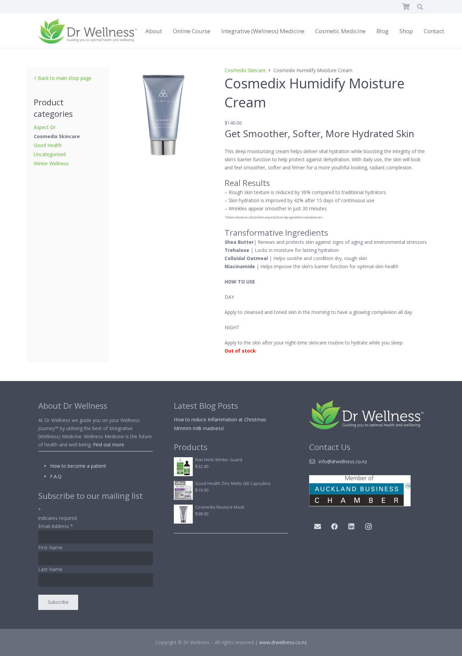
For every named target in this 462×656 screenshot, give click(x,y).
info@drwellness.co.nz (343, 461)
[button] (420, 7)
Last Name (50, 569)
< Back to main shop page (62, 78)
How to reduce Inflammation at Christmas (220, 419)
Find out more (108, 444)
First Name (50, 547)
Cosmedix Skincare (57, 136)
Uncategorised (50, 154)
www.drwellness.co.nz (283, 642)
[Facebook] (334, 526)
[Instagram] (368, 526)
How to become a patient (78, 466)
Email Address (55, 526)
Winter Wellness (51, 163)
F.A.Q (56, 476)
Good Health (48, 145)
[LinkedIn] (351, 526)
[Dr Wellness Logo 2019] (87, 31)
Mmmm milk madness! (199, 428)
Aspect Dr (44, 127)
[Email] (317, 526)
